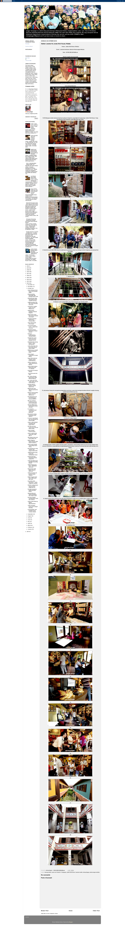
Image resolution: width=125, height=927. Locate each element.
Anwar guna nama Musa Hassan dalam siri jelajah (33, 315)
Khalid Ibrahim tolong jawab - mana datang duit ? (33, 343)
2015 (28, 277)
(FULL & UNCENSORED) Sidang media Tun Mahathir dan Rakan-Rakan (31, 164)
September (30, 514)
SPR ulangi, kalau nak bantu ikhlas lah (33, 438)
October (30, 288)
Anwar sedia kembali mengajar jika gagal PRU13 (33, 423)
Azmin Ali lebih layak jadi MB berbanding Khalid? (33, 462)
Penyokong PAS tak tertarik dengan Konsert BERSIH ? (32, 398)
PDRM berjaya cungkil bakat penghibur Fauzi (33, 351)
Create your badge (28, 60)
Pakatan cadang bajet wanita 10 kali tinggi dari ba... (33, 486)
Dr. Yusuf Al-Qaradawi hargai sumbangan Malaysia (32, 410)
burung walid (48, 872)
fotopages (63, 872)
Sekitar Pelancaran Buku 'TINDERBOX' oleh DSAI (32, 466)
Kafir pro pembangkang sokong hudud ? (32, 335)
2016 (28, 275)
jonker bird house (71, 872)
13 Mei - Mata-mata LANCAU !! (34, 124)
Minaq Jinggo (27, 57)
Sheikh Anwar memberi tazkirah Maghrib (32, 311)
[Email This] (68, 870)
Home (71, 910)
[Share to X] (70, 870)
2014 (28, 279)
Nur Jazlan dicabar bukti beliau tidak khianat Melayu (32, 377)
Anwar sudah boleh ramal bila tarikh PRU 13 (32, 434)
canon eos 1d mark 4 (56, 872)
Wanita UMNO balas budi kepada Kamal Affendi (33, 406)
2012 (28, 283)
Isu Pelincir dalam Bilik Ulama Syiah (34, 177)
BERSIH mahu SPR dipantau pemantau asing (33, 389)
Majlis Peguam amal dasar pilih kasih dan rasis (32, 478)
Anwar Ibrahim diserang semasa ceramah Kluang (34, 138)
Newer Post (44, 910)
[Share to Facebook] (72, 870)
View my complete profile (31, 113)
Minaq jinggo (27, 43)
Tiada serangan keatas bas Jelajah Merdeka (33, 506)
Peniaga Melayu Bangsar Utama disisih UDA (32, 385)
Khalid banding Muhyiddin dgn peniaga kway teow (33, 295)
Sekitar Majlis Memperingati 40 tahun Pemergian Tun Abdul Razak (34, 251)
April (29, 523)
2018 (28, 271)
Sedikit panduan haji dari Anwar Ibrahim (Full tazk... (33, 303)
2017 (28, 273)
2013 (28, 281)
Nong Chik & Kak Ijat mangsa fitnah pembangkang (32, 359)
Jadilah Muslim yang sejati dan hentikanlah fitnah (32, 453)
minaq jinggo (86, 872)
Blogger (71, 922)
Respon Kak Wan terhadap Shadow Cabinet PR (32, 458)
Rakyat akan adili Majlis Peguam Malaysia (32, 470)
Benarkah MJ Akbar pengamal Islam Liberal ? (32, 415)
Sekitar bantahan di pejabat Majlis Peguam (32, 474)
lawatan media (79, 872)
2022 (28, 266)
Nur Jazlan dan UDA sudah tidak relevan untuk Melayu (33, 381)
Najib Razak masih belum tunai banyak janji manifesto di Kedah (34, 152)
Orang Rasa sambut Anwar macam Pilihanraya (32, 307)
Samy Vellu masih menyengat (32, 323)
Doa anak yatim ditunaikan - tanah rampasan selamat (32, 482)
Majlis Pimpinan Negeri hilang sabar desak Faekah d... (33, 441)
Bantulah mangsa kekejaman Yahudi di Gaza (32, 331)
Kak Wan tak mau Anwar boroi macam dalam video (33, 427)
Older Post (96, 910)
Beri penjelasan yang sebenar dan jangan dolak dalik (33, 449)
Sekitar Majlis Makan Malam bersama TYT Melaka (32, 367)
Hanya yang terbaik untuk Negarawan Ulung (32, 445)
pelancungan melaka (95, 872)
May (29, 521)
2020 (28, 269)
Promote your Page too (29, 46)
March (29, 525)
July (29, 517)
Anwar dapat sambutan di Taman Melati (33, 355)
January (30, 529)
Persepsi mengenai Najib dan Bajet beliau (32, 490)
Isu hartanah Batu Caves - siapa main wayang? (33, 327)
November (30, 286)
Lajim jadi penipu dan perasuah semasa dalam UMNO (33, 347)
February (30, 527)
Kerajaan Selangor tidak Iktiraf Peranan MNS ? (32, 320)
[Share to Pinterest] (73, 870)
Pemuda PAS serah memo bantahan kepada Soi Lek (32, 339)
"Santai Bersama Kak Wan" (32, 374)
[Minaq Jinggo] (25, 59)
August (30, 516)
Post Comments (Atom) (52, 913)
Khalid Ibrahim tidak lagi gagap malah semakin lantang (32, 299)
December (30, 284)
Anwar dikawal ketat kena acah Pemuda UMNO (33, 291)
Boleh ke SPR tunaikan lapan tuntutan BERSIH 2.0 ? (33, 393)
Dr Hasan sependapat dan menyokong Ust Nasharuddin (33, 419)
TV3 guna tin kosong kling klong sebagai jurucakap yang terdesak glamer (31, 220)
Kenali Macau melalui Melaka (33, 371)
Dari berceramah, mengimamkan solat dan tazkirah (33, 498)
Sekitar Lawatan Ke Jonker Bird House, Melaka (32, 363)
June (29, 519)
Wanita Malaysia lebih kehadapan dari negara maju (32, 494)
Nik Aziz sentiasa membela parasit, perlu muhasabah (32, 402)
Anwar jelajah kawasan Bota (31, 431)
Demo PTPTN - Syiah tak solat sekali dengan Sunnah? (34, 190)
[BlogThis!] (69, 870)
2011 (28, 531)
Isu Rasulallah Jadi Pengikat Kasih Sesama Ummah (32, 510)
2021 (28, 268)
